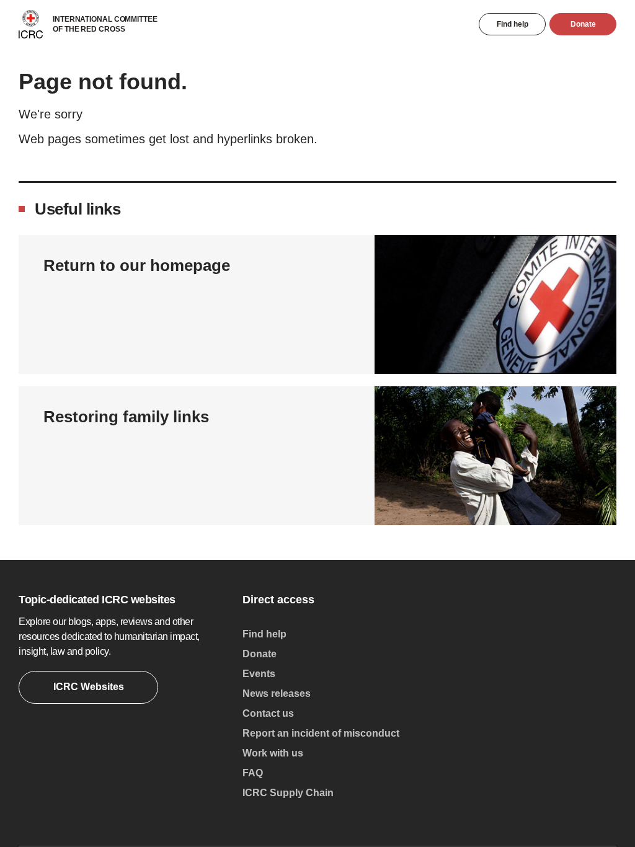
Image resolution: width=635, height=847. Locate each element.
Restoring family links (126, 416)
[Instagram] (427, 789)
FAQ (252, 773)
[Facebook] (457, 789)
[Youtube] (516, 789)
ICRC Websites (88, 686)
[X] (487, 789)
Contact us (268, 713)
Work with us (272, 753)
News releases (276, 693)
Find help (512, 24)
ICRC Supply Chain (288, 792)
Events (258, 673)
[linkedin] (576, 789)
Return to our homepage (136, 265)
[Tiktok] (546, 789)
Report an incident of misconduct (320, 733)
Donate (583, 24)
